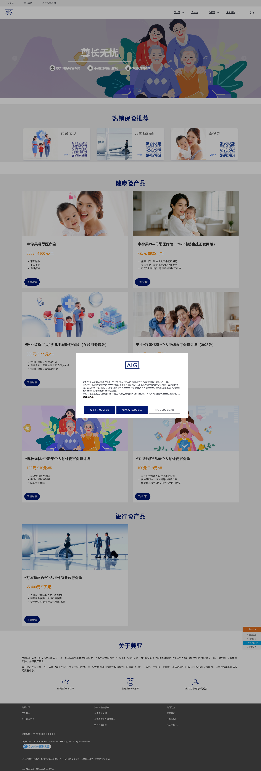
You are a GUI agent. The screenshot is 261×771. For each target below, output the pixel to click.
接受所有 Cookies (99, 410)
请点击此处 (88, 397)
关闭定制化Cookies (132, 410)
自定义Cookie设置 (164, 410)
